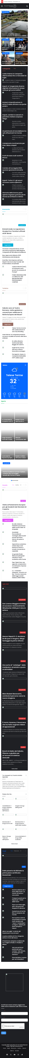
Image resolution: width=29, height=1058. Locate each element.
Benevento (13, 1048)
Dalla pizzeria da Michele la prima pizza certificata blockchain (13, 873)
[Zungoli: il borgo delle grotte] (21, 801)
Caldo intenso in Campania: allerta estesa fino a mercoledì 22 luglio (14, 76)
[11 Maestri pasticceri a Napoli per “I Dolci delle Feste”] (3, 898)
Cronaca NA (6, 39)
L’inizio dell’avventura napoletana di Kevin (6, 458)
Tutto (15, 68)
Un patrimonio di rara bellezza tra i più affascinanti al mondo (14, 132)
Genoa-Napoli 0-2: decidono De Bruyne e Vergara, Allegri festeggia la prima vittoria (13, 638)
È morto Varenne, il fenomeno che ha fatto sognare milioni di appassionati (14, 724)
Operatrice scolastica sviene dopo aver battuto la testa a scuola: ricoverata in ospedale (19, 547)
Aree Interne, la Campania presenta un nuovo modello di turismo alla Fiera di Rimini (14, 336)
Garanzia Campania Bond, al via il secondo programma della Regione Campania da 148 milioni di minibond (14, 250)
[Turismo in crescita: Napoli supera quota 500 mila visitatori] (7, 58)
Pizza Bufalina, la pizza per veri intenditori (19, 958)
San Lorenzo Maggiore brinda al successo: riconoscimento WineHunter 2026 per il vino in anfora (14, 607)
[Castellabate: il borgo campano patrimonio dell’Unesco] (8, 801)
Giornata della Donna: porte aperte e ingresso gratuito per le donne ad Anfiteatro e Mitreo (13, 195)
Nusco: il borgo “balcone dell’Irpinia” (6, 837)
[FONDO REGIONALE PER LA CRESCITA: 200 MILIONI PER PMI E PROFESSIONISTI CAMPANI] (3, 274)
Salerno (12, 1050)
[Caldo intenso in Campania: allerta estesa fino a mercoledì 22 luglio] (3, 80)
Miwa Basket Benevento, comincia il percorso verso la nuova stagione (13, 696)
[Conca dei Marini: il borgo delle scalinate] (21, 831)
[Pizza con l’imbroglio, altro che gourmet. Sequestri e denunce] (3, 904)
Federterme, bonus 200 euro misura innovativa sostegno (18, 349)
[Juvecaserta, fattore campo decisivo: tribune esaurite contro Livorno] (7, 414)
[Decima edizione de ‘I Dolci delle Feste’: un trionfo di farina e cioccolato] (3, 889)
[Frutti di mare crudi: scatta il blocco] (3, 160)
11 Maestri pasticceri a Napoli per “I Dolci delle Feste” (19, 900)
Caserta (24, 1048)
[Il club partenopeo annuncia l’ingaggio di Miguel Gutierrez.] (21, 432)
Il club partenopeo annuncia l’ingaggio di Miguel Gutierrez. (21, 440)
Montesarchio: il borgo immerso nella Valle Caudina (20, 823)
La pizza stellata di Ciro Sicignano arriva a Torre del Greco (13, 937)
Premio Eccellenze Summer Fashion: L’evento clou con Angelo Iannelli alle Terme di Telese (14, 473)
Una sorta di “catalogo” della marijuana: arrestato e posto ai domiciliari (14, 667)
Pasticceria (16, 850)
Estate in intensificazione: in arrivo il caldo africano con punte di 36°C (14, 104)
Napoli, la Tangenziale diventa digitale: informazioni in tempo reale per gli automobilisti (13, 88)
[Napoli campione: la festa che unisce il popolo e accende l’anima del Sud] (21, 450)
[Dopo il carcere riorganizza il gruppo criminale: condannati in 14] (21, 44)
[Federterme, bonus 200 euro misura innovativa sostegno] (3, 347)
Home (4, 1048)
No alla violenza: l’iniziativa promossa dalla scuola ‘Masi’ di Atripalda (18, 526)
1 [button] (11, 480)
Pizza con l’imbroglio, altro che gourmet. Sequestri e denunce (18, 906)
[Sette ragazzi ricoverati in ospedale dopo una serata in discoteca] (7, 44)
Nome (3, 1010)
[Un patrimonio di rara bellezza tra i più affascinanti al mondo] (3, 135)
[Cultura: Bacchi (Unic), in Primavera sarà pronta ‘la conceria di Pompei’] (3, 266)
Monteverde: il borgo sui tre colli (7, 822)
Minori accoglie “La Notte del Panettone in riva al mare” (11, 932)
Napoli (8, 1048)
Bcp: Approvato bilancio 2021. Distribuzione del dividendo (11, 256)
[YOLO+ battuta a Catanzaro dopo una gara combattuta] (7, 432)
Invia (3, 1032)
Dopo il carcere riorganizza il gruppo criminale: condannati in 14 (21, 50)
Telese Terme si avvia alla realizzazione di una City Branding (19, 329)
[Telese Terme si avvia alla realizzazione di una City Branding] (3, 328)
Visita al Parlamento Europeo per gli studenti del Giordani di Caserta (14, 507)
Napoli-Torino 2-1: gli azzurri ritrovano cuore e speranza (12, 181)
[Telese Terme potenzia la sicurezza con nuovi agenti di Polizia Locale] (21, 58)
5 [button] (16, 480)
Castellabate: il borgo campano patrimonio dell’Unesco (7, 808)
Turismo (5, 288)
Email (3, 1017)
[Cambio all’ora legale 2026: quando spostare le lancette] (3, 172)
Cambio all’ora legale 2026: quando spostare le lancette (12, 169)
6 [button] (17, 480)
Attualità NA (6, 53)
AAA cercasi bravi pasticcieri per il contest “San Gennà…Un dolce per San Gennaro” (19, 951)
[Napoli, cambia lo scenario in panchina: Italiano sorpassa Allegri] (3, 121)
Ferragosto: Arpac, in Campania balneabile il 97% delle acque (19, 356)
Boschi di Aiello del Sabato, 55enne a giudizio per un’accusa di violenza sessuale (13, 754)
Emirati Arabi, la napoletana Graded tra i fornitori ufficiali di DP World (13, 231)
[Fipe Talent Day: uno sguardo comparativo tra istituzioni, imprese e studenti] (3, 562)
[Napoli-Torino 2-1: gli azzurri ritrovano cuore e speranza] (3, 185)
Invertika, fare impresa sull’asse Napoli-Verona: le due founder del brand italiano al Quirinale (13, 262)
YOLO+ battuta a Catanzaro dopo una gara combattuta (7, 440)
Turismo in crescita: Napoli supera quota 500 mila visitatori (7, 64)
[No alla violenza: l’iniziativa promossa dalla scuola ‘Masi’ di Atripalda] (3, 524)
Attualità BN (19, 53)
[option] (14, 37)
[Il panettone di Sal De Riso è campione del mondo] (3, 911)
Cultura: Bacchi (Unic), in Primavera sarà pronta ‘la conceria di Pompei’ (19, 269)
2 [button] (12, 480)
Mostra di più (14, 843)
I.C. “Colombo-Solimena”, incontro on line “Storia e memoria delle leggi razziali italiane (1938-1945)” (19, 574)
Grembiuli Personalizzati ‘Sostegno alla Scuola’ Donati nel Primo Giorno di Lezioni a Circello (19, 536)
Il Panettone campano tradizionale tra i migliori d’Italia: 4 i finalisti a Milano (13, 942)
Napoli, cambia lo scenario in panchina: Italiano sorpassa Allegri (12, 117)
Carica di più (14, 768)
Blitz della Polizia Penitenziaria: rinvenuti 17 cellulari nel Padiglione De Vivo (13, 35)
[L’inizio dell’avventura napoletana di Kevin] (7, 450)
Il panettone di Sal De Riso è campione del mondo (18, 913)
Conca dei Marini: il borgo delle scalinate (20, 837)
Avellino (4, 12)
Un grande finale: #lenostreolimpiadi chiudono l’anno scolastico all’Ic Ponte (19, 556)
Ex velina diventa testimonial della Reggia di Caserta (18, 343)
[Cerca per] (27, 6)
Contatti (17, 1050)
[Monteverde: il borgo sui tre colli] (8, 817)
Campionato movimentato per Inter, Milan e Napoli (13, 144)
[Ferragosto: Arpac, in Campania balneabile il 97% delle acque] (3, 354)
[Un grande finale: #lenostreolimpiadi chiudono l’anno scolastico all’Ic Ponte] (3, 554)
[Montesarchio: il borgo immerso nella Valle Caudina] (21, 817)
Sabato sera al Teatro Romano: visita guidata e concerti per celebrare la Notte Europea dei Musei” (12, 311)
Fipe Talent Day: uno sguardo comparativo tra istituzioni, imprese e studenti (19, 564)
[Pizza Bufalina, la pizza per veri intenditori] (3, 957)
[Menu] (2, 6)
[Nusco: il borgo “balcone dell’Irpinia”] (8, 831)
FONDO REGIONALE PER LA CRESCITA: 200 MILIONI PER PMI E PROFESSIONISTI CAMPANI (19, 278)
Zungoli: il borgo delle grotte (19, 806)
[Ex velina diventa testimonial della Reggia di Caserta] (3, 341)
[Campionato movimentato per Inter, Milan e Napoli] (3, 148)
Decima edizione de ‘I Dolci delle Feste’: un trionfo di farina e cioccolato (18, 892)
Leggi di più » (7, 245)
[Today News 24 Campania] (10, 6)
